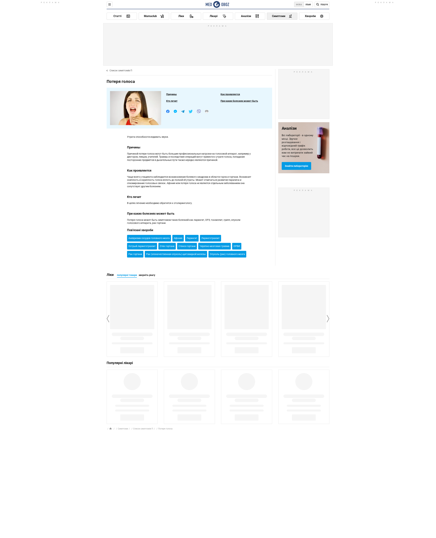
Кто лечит (171, 101)
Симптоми (123, 429)
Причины (171, 94)
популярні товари (127, 275)
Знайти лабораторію (296, 166)
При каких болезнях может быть (239, 101)
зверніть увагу (147, 275)
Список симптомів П (121, 70)
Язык (308, 4)
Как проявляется (230, 94)
